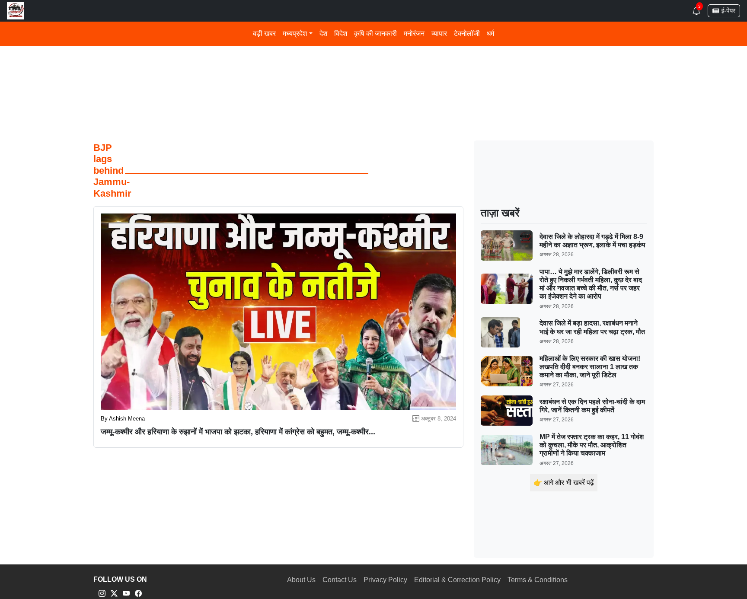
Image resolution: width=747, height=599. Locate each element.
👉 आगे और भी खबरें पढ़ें (563, 482)
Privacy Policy (385, 579)
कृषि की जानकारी (375, 33)
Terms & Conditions (538, 579)
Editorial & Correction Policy (457, 579)
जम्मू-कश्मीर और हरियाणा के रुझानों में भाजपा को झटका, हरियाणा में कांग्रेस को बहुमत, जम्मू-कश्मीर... (238, 431)
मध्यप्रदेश (295, 33)
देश (323, 33)
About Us (301, 579)
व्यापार (439, 33)
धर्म (490, 33)
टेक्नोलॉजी (467, 33)
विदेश (340, 33)
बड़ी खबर (264, 33)
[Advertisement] (352, 64)
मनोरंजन (414, 33)
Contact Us (339, 579)
